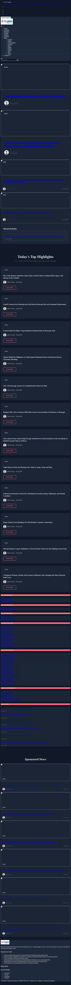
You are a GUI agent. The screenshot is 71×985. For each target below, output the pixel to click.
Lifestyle (10, 44)
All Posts (6, 30)
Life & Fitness (11, 42)
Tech (9, 52)
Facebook (7, 973)
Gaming (10, 39)
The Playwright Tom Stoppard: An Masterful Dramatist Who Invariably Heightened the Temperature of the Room (25, 742)
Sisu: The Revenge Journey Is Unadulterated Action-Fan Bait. (25, 386)
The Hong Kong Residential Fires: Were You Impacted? (34, 96)
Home (6, 28)
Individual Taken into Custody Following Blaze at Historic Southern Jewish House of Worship (31, 144)
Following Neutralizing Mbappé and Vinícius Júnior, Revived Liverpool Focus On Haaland (20, 728)
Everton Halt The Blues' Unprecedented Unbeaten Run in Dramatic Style (29, 331)
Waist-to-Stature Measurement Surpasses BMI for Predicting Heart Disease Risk (26, 955)
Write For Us (33, 980)
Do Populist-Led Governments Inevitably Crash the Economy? (21, 963)
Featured (6, 36)
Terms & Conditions (49, 980)
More (5, 38)
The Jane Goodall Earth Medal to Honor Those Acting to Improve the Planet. (17, 721)
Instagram (7, 976)
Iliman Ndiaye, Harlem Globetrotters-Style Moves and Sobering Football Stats (25, 961)
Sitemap (40, 980)
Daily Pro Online (12, 980)
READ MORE (9, 287)
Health (9, 41)
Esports (6, 33)
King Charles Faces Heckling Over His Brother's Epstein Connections (27, 522)
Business (6, 31)
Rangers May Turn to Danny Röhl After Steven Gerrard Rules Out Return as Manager (34, 412)
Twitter (6, 974)
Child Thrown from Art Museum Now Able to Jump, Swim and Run (27, 467)
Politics (10, 49)
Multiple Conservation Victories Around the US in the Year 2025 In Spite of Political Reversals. (34, 237)
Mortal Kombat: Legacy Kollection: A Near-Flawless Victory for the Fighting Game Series (35, 549)
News (9, 46)
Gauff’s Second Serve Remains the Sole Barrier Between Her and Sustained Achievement (34, 304)
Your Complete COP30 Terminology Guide (16, 958)
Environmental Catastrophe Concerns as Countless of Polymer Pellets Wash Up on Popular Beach (31, 956)
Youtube (6, 977)
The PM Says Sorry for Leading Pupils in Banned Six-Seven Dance (27, 213)
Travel (9, 53)
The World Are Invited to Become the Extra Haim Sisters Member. (14, 735)
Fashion (6, 35)
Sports (9, 50)
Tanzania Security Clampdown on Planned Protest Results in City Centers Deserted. (27, 959)
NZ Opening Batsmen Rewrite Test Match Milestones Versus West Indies (15, 714)
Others (9, 47)
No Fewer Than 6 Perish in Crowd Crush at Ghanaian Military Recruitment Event (18, 707)
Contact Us (7, 55)
